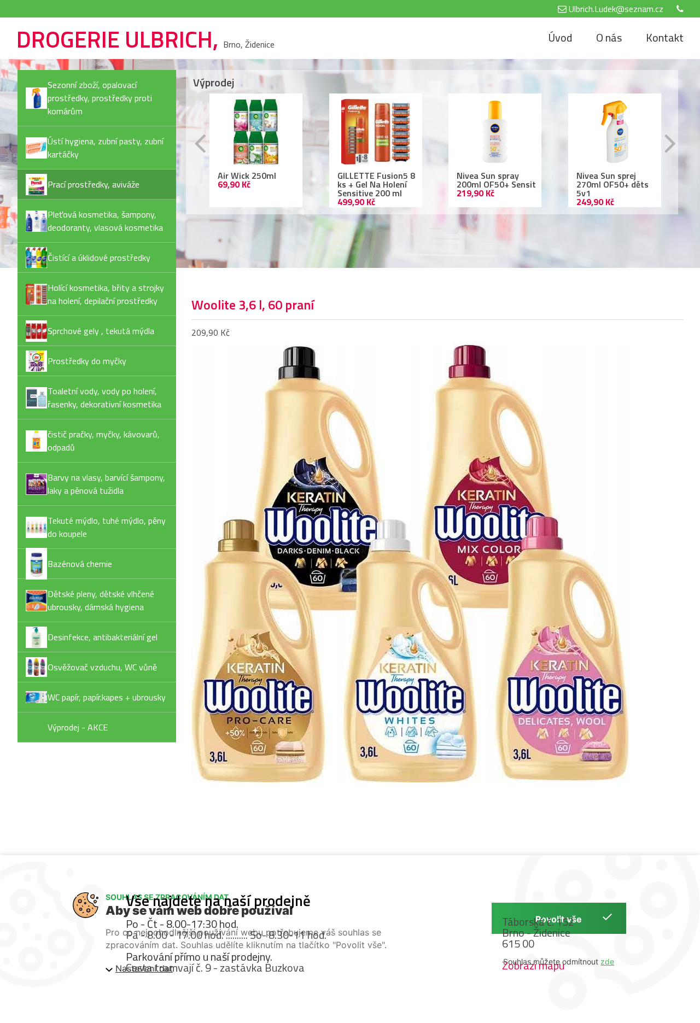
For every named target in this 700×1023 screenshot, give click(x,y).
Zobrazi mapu (533, 965)
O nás (609, 37)
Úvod (560, 37)
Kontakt (665, 37)
